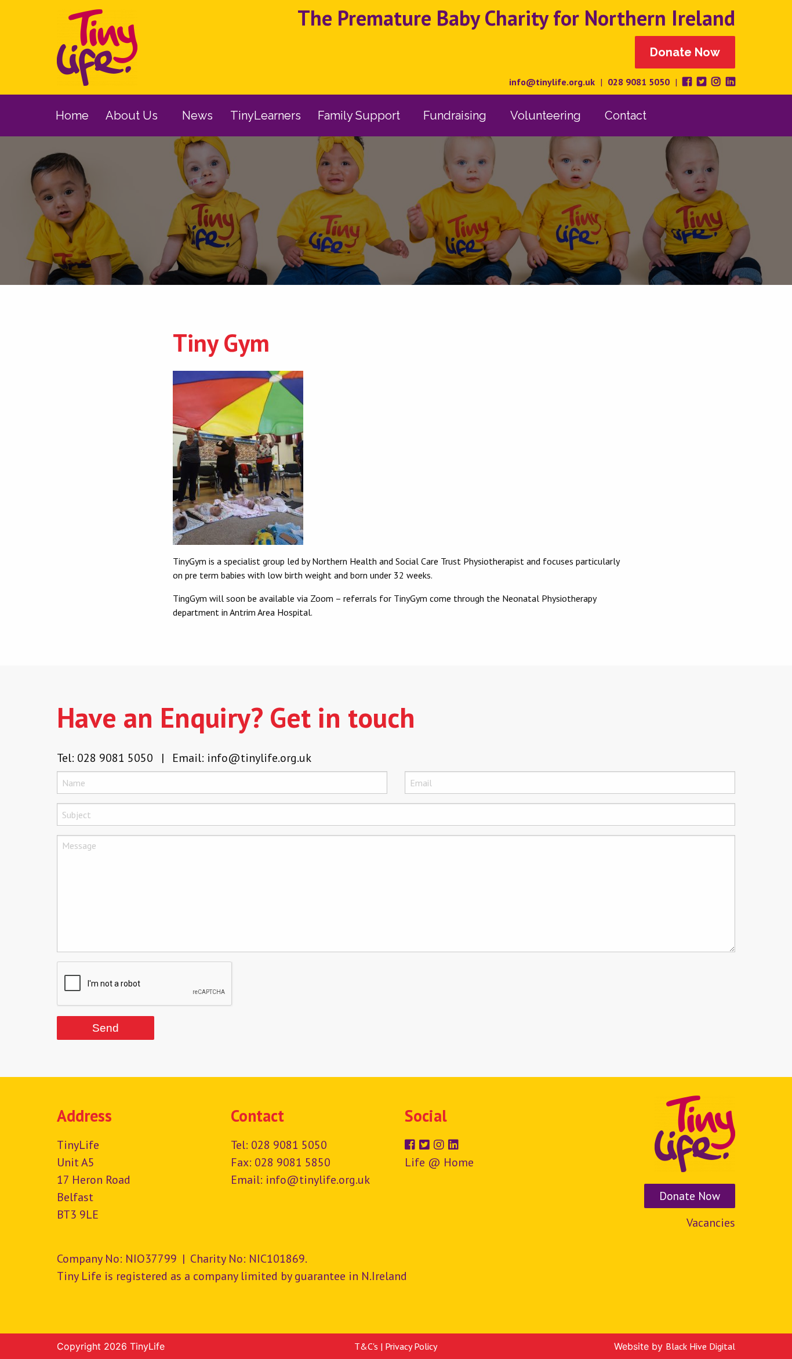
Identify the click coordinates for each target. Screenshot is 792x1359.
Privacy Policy (411, 1346)
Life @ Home (439, 1162)
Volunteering (545, 115)
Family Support (359, 115)
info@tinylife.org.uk (552, 82)
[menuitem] (72, 115)
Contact (625, 115)
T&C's (366, 1346)
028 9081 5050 (639, 82)
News (197, 115)
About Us (132, 115)
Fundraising (454, 115)
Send (105, 1028)
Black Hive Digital (700, 1346)
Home (72, 115)
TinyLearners (265, 115)
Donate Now (685, 52)
